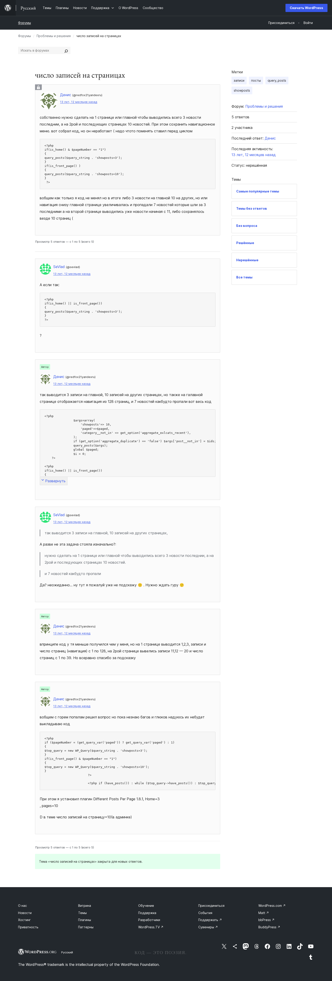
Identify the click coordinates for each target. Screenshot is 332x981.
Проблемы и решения (54, 36)
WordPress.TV (151, 927)
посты (256, 80)
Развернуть (55, 481)
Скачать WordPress (306, 8)
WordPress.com (272, 905)
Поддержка (147, 913)
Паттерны (86, 927)
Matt (263, 913)
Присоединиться (211, 905)
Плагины (84, 920)
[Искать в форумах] (66, 50)
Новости (25, 913)
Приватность (28, 927)
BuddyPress (269, 927)
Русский (67, 952)
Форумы (24, 23)
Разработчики (149, 920)
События (205, 913)
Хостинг (24, 920)
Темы (82, 913)
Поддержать (210, 920)
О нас (22, 905)
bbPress (266, 920)
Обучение (146, 905)
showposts (242, 90)
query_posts (277, 80)
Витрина (84, 905)
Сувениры (208, 927)
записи (239, 80)
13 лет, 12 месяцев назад (78, 102)
